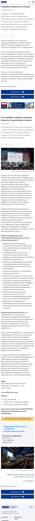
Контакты (5, 517)
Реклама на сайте (18, 517)
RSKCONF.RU (27, 477)
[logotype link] (5, 2)
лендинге (20, 47)
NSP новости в (16, 92)
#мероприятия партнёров (8, 86)
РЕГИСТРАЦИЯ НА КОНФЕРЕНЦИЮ (17, 419)
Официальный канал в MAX (14, 431)
